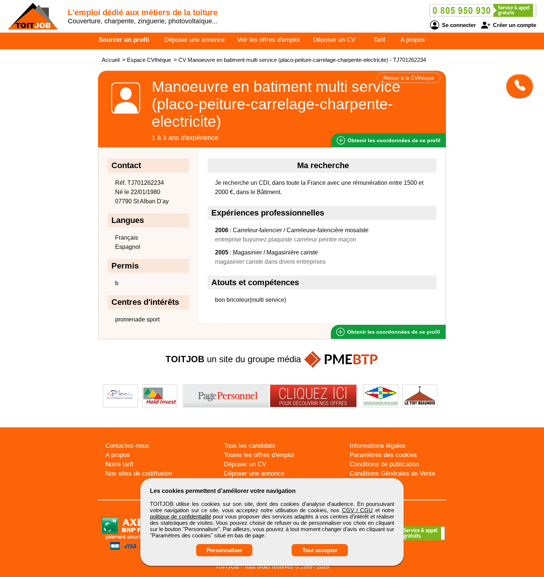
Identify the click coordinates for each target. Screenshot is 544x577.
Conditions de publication (384, 464)
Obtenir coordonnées (393, 140)
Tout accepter (320, 550)
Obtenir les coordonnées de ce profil (393, 332)
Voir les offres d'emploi (268, 39)
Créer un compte (513, 25)
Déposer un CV (334, 39)
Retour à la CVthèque (408, 78)
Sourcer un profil (124, 39)
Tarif (379, 39)
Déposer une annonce (194, 39)
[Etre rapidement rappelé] (516, 86)
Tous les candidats (249, 445)
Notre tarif (119, 464)
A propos (412, 39)
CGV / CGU (357, 510)
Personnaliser (224, 550)
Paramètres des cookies (383, 454)
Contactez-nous (127, 445)
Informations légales (378, 445)
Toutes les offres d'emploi (259, 454)
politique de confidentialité (180, 516)
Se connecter (458, 25)
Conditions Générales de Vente (392, 473)
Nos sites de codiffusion (138, 473)
